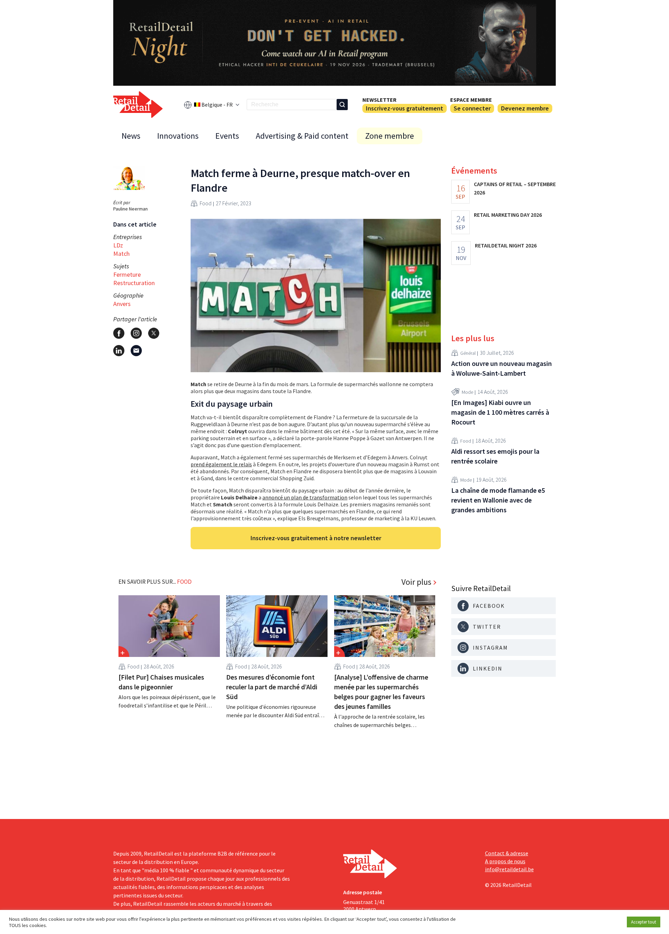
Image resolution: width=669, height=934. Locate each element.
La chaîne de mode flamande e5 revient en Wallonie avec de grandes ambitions (498, 500)
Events (227, 135)
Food (206, 203)
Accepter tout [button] (643, 922)
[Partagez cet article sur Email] (136, 350)
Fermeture (127, 274)
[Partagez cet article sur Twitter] (153, 333)
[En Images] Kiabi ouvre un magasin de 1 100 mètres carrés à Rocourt (500, 412)
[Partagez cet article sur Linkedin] (118, 350)
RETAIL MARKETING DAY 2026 (508, 214)
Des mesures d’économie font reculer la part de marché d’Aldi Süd (271, 687)
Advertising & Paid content (302, 135)
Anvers (122, 304)
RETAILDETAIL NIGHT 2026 (506, 245)
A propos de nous (505, 861)
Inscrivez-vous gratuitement (404, 108)
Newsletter (379, 99)
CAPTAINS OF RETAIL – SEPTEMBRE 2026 (515, 188)
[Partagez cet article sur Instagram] (136, 333)
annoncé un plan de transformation (304, 497)
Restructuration (134, 283)
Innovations (178, 135)
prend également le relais (221, 464)
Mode (467, 392)
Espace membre (471, 99)
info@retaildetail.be (509, 869)
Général (468, 353)
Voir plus (416, 582)
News (131, 135)
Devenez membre (525, 108)
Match (121, 254)
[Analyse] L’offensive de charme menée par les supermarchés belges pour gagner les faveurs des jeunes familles (381, 692)
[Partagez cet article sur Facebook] (118, 333)
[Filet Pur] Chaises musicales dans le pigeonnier (161, 682)
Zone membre (389, 135)
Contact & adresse (506, 853)
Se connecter (472, 108)
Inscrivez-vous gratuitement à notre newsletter (316, 538)
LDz (118, 245)
